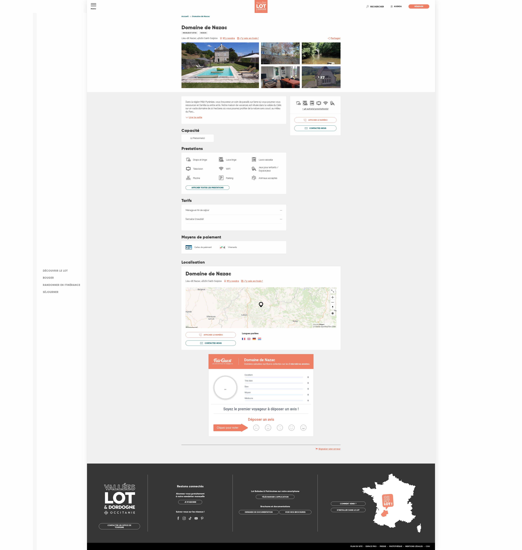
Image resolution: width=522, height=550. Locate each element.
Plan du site (356, 546)
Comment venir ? (348, 503)
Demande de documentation (259, 512)
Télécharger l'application (275, 497)
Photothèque (395, 546)
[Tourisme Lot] (261, 6)
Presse (383, 546)
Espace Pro (371, 546)
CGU (428, 546)
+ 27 (321, 77)
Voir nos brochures (295, 512)
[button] (377, 6)
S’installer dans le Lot (348, 510)
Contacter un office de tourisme (119, 526)
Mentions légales (414, 546)
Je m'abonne (190, 502)
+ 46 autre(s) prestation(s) (315, 109)
